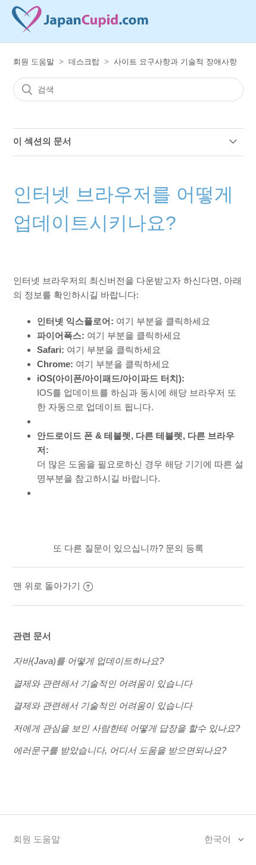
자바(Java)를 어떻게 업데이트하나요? (88, 661)
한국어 (218, 839)
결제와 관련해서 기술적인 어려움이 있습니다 (102, 683)
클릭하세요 (188, 321)
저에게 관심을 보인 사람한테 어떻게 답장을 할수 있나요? (126, 728)
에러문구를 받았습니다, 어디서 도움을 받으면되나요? (119, 750)
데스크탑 (83, 61)
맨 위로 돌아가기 (46, 586)
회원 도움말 (33, 61)
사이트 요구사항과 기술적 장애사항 (175, 61)
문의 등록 (185, 548)
